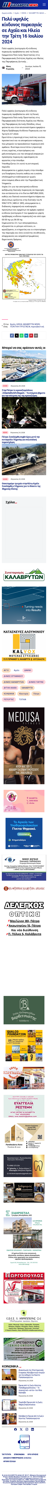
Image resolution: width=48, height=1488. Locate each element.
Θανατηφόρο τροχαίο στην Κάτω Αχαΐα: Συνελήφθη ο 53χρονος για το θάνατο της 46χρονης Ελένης (21, 486)
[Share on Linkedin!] (26, 336)
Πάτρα (36, 694)
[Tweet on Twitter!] (17, 336)
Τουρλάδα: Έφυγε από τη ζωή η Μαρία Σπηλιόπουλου (30, 1403)
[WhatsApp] (22, 336)
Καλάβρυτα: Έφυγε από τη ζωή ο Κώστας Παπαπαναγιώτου (31, 1417)
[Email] (36, 336)
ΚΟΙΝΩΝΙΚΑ (9, 694)
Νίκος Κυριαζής (10, 67)
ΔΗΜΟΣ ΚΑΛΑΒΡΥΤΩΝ (14, 682)
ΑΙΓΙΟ (6, 670)
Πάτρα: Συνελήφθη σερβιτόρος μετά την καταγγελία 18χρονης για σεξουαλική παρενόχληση (21, 440)
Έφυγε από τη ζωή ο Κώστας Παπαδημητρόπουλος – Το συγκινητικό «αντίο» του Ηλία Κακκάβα (30, 1389)
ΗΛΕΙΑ (23, 13)
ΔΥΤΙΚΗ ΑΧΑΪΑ (10, 688)
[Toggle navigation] (44, 4)
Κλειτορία (23, 694)
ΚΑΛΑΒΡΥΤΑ (27, 688)
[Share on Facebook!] (12, 336)
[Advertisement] (24, 966)
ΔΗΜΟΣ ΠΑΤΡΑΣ (36, 682)
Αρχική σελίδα (7, 13)
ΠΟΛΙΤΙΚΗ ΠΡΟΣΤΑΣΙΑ (20, 326)
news (5, 432)
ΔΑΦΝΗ (27, 670)
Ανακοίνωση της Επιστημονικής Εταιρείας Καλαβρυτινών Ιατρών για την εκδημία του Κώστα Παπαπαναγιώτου (32, 1374)
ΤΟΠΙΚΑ (22, 699)
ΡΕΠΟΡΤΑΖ (9, 699)
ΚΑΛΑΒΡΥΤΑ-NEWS (36, 13)
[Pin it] (31, 336)
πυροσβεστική (37, 326)
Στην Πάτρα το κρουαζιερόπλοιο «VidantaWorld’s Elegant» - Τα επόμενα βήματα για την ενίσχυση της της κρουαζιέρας (23, 393)
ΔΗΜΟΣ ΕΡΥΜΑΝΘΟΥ (13, 676)
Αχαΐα (17, 13)
